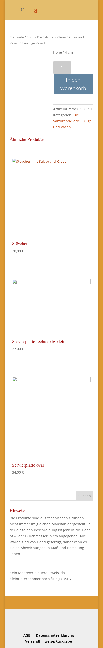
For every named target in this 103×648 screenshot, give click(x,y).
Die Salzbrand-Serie (51, 37)
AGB (27, 635)
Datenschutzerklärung (55, 635)
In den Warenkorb (73, 84)
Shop (30, 37)
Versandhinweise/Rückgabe (48, 641)
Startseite (17, 37)
